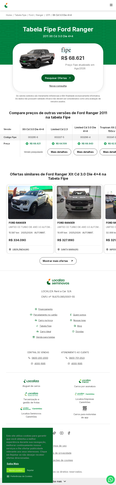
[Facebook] (69, 433)
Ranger (39, 15)
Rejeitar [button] (30, 470)
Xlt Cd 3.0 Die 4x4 (62, 15)
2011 (48, 15)
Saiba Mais (13, 463)
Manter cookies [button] (16, 470)
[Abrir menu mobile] (111, 5)
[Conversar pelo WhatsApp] (110, 479)
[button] (38, 363)
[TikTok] (54, 433)
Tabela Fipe (20, 15)
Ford (31, 15)
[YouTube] (61, 433)
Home (9, 15)
